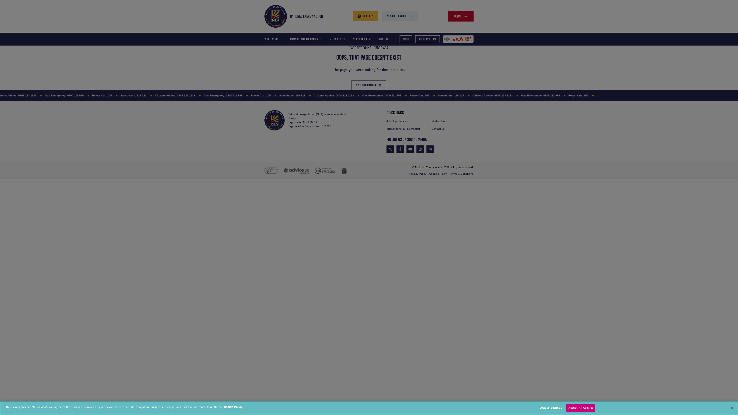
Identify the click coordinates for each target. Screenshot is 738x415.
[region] (369, 408)
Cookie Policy (233, 407)
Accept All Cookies (580, 407)
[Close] (732, 407)
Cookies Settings (550, 407)
